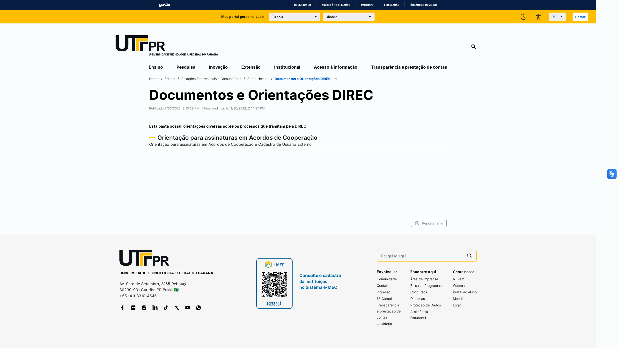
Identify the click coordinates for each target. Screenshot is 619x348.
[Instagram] (144, 308)
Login (457, 305)
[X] (177, 308)
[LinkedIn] (155, 308)
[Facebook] (122, 308)
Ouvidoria (384, 324)
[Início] (167, 46)
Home (153, 79)
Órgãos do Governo (423, 5)
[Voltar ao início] (146, 259)
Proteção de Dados (425, 305)
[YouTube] (188, 308)
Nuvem (458, 279)
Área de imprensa (424, 279)
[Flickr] (133, 308)
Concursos (418, 292)
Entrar (580, 17)
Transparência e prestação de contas (409, 67)
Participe (367, 5)
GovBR (165, 5)
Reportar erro (432, 223)
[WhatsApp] (198, 308)
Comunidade (387, 279)
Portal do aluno (465, 292)
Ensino (156, 67)
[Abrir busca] (473, 46)
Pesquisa (186, 67)
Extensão (251, 67)
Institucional (287, 67)
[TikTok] (166, 308)
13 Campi (384, 299)
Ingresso (383, 292)
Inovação (218, 67)
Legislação (391, 5)
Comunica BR (302, 5)
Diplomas (417, 299)
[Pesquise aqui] (469, 255)
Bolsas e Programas (426, 285)
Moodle (458, 299)
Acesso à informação (336, 5)
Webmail (459, 285)
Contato (383, 285)
